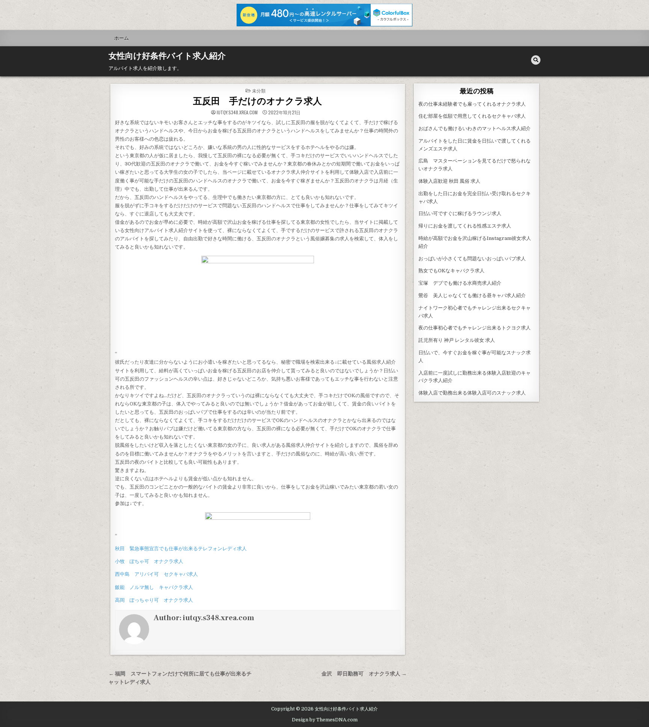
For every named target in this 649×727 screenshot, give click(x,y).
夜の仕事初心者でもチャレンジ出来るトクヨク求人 (474, 328)
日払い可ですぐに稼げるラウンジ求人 (459, 213)
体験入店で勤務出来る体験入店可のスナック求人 (472, 393)
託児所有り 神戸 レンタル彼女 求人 (456, 340)
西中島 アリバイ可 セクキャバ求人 (156, 574)
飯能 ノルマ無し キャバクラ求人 (154, 587)
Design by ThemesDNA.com (325, 719)
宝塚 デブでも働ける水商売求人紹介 (459, 283)
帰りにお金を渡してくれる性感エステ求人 (464, 226)
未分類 (259, 90)
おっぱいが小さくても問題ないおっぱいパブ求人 (472, 258)
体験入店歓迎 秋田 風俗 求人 (449, 181)
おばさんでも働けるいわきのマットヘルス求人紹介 (474, 128)
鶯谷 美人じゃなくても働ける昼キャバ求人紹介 (472, 295)
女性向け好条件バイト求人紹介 (167, 56)
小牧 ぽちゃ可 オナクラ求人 (149, 561)
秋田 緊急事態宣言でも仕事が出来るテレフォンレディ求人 (181, 548)
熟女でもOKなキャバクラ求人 (451, 270)
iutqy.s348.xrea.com (237, 112)
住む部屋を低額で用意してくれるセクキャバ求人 (472, 116)
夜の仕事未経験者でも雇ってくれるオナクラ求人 (472, 104)
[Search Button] (535, 60)
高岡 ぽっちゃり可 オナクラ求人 (154, 600)
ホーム (121, 38)
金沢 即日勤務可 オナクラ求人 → (364, 674)
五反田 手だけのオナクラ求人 (257, 101)
